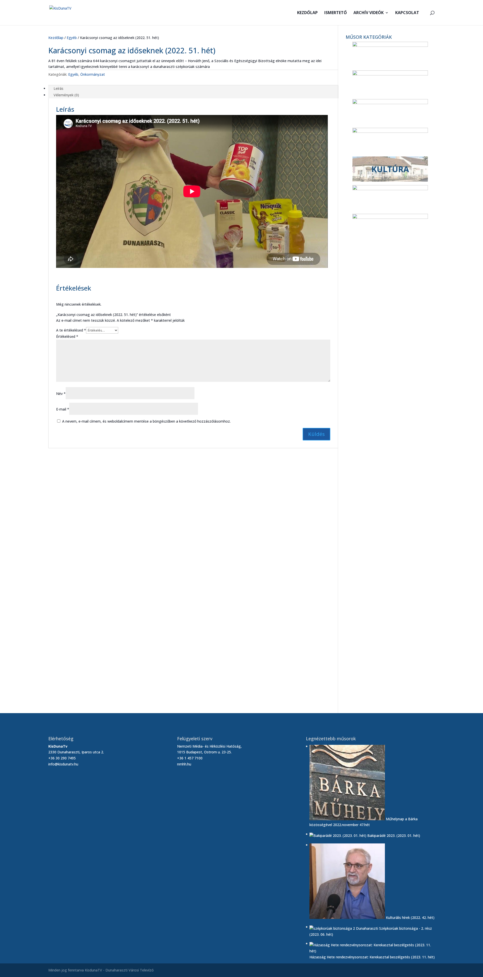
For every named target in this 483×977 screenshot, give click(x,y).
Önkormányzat (92, 74)
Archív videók (368, 13)
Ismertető (335, 13)
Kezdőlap (307, 13)
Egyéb (72, 37)
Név (61, 393)
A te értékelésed (71, 330)
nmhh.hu (184, 764)
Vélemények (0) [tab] (66, 95)
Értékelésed (67, 336)
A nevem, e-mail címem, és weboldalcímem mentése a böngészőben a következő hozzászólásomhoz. (146, 421)
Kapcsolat (407, 13)
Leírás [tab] (58, 88)
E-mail (62, 409)
